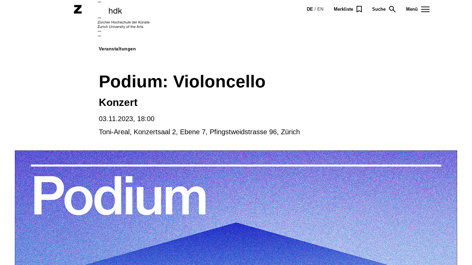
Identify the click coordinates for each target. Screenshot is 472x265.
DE (310, 9)
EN (320, 9)
